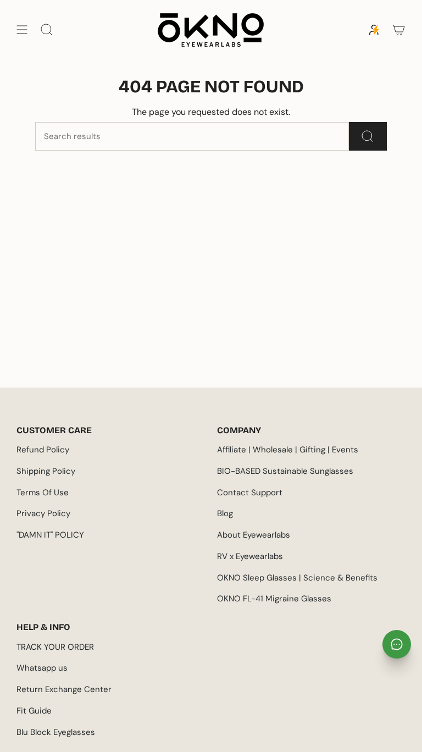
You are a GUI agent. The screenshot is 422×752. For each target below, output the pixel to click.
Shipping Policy (45, 471)
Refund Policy (42, 449)
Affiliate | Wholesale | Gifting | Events (287, 449)
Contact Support (249, 492)
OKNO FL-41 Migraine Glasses (274, 598)
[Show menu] (22, 30)
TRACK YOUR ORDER (55, 647)
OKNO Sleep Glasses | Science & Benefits (297, 577)
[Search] (368, 136)
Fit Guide (34, 710)
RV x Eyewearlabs (250, 556)
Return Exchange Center (64, 689)
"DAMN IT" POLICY (50, 534)
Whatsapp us (42, 667)
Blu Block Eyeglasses (55, 732)
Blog (225, 513)
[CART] (399, 30)
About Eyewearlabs (253, 534)
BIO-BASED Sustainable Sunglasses (285, 471)
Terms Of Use (42, 492)
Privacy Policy (43, 513)
